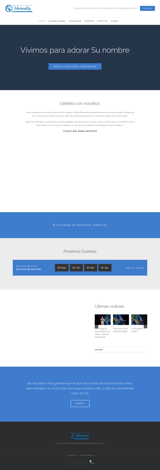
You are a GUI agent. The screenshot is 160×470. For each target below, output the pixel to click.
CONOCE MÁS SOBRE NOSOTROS (80, 131)
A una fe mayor (129, 329)
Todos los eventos (134, 268)
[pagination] (77, 190)
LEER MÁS (16, 351)
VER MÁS (99, 349)
